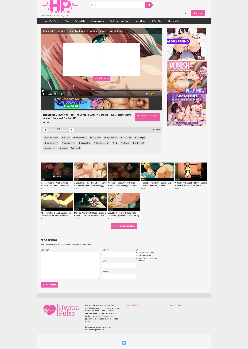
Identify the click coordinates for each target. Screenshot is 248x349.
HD (116, 143)
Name (106, 250)
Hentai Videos (174, 21)
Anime (67, 138)
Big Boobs (96, 138)
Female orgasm (102, 143)
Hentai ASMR (132, 305)
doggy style (85, 143)
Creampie (140, 138)
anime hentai (80, 138)
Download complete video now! (147, 117)
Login (184, 13)
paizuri (64, 148)
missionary (51, 148)
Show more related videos (124, 226)
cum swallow (69, 143)
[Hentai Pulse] (60, 7)
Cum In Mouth (52, 143)
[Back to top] (239, 341)
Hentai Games (97, 21)
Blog (67, 21)
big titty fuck (111, 138)
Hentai (126, 143)
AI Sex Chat (157, 21)
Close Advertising (101, 78)
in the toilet (139, 143)
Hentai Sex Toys (51, 21)
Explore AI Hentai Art (119, 21)
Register (197, 13)
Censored (126, 138)
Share (157, 130)
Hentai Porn (140, 21)
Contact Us (80, 21)
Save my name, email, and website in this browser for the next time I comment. (146, 257)
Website (106, 272)
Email (106, 261)
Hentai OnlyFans (175, 305)
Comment (45, 250)
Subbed (76, 148)
